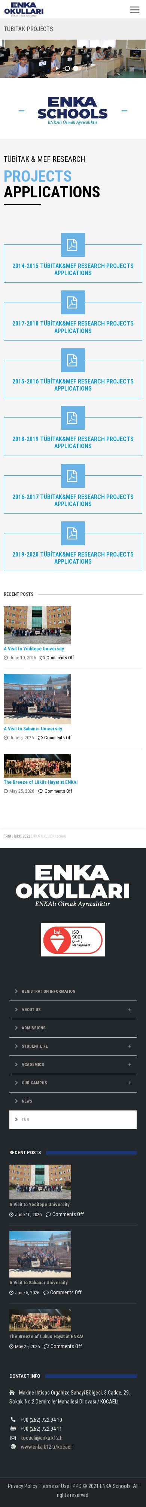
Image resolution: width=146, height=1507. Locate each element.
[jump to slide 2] (75, 68)
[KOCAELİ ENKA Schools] (24, 9)
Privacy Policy (22, 1486)
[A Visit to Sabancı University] (71, 699)
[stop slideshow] (86, 67)
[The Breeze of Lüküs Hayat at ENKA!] (71, 766)
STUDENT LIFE (35, 1046)
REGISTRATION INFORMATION (48, 991)
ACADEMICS (33, 1064)
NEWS (27, 1101)
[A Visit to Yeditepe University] (71, 625)
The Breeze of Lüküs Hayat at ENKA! (40, 782)
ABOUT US (31, 1009)
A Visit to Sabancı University (33, 728)
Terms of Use (55, 1486)
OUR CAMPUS (34, 1083)
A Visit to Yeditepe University (34, 648)
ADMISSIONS (34, 1028)
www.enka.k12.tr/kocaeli (47, 1447)
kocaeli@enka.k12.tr (42, 1438)
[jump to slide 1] (67, 68)
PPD (77, 1486)
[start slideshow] (57, 67)
